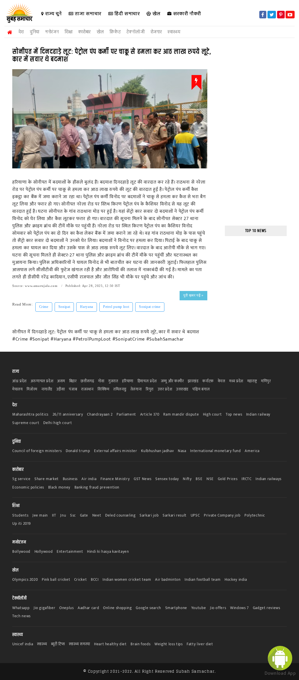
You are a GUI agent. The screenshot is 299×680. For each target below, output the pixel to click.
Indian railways (268, 479)
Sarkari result (175, 515)
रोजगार (156, 32)
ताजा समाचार (87, 13)
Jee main (40, 515)
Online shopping (117, 608)
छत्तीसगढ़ (87, 381)
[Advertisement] (256, 132)
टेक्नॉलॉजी (135, 32)
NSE (210, 479)
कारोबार (84, 32)
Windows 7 (239, 608)
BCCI (95, 580)
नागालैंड (47, 389)
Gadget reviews (266, 608)
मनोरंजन (52, 32)
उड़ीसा (60, 389)
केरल (221, 381)
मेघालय (17, 389)
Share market (46, 479)
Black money (59, 487)
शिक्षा (68, 32)
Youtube (198, 608)
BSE (199, 479)
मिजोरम (32, 389)
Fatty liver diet (200, 644)
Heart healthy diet (110, 644)
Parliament (126, 414)
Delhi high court (57, 423)
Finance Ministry (115, 479)
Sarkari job (149, 515)
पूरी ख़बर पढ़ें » (193, 295)
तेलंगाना (136, 389)
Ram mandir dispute (181, 414)
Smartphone (176, 608)
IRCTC (246, 479)
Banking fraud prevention (97, 487)
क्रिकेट (115, 32)
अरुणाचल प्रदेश (42, 381)
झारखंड (193, 381)
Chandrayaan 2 (99, 414)
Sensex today (167, 479)
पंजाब (73, 389)
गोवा (101, 381)
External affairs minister (115, 451)
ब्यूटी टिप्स (58, 644)
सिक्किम (103, 389)
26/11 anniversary (68, 414)
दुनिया (34, 32)
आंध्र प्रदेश (19, 381)
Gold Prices (228, 479)
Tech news (21, 616)
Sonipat (64, 307)
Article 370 (149, 414)
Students (20, 515)
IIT (54, 515)
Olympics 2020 (25, 580)
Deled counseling (120, 515)
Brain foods (140, 644)
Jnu (63, 515)
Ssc (73, 515)
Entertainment (70, 552)
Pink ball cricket (56, 580)
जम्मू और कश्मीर (172, 381)
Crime (43, 307)
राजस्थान (87, 389)
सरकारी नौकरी (186, 13)
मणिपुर (266, 381)
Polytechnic (254, 515)
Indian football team (202, 580)
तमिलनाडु (119, 389)
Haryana (86, 307)
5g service (21, 479)
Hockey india (236, 580)
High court (212, 414)
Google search (148, 608)
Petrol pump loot (116, 307)
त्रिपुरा (150, 389)
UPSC (195, 515)
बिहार (73, 381)
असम (61, 381)
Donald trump (78, 451)
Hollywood (43, 552)
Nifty (187, 479)
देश (21, 32)
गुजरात (113, 381)
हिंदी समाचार (126, 13)
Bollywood (21, 552)
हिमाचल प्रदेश (147, 381)
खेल (156, 13)
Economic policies (28, 487)
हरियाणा (127, 381)
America (252, 451)
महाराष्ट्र (252, 381)
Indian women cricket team (126, 580)
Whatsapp (20, 608)
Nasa (182, 451)
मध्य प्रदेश (236, 381)
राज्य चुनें (53, 13)
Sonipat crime (149, 307)
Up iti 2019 (21, 523)
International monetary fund (215, 451)
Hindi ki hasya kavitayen (108, 552)
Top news (234, 414)
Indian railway (258, 414)
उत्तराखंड (182, 389)
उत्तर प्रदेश (165, 389)
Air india (88, 479)
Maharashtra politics (30, 414)
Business (70, 479)
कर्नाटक (208, 381)
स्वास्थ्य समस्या (79, 644)
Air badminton (167, 580)
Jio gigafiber (44, 608)
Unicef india (22, 644)
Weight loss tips (168, 644)
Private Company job (222, 515)
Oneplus (66, 608)
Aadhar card (88, 608)
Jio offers (218, 608)
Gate (84, 515)
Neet (96, 515)
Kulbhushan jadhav (157, 451)
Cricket (80, 580)
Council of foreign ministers (37, 451)
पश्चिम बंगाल (201, 389)
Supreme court (25, 423)
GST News (142, 479)
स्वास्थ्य (174, 32)
